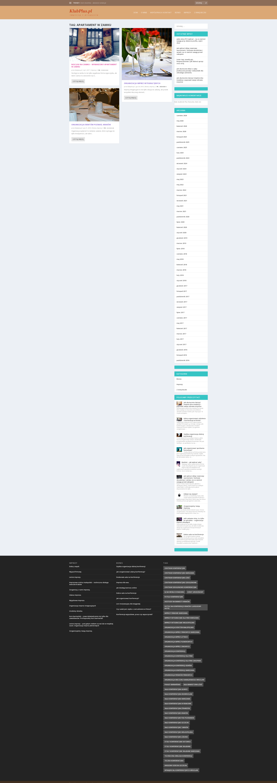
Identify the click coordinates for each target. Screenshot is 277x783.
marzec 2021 (181, 211)
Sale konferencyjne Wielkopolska (179, 732)
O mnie (144, 13)
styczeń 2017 (181, 344)
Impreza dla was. (122, 582)
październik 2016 (183, 360)
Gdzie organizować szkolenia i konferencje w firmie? (195, 419)
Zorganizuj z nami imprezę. (79, 590)
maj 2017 (180, 323)
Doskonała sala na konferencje (128, 577)
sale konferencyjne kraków (176, 713)
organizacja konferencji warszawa (179, 670)
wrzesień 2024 (182, 163)
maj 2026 (180, 121)
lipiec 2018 (180, 249)
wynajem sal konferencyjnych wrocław (181, 770)
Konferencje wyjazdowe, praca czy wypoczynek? (134, 614)
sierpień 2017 (181, 307)
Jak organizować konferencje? (127, 598)
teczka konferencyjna (174, 761)
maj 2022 (180, 185)
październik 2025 (183, 142)
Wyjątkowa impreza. (77, 600)
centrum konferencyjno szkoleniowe (180, 582)
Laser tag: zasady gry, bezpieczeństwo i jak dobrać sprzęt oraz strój (190, 61)
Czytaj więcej (78, 81)
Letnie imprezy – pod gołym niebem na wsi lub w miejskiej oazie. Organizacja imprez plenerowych (91, 625)
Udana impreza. (75, 595)
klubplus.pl (78, 70)
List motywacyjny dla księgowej (128, 604)
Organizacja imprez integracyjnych (93, 3)
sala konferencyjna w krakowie (178, 704)
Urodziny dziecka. (76, 611)
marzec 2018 (181, 270)
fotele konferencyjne (174, 597)
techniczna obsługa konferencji (178, 756)
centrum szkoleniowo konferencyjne (180, 587)
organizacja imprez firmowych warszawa (182, 632)
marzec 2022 (181, 190)
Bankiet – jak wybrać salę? (192, 462)
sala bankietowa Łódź (193, 684)
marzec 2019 (181, 243)
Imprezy (187, 13)
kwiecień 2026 (182, 126)
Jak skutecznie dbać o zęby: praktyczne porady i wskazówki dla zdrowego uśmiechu (190, 71)
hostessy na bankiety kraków (177, 601)
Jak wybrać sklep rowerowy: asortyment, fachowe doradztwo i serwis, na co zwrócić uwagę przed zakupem (190, 51)
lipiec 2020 (180, 222)
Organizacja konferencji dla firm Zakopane (183, 661)
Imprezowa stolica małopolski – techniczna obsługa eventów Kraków (89, 583)
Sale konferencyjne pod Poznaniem (179, 718)
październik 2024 (183, 158)
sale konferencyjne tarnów (176, 727)
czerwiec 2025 (182, 147)
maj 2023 (180, 179)
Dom (136, 13)
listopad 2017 (182, 291)
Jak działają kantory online (126, 588)
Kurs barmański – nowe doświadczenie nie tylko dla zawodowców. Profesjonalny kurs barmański (88, 617)
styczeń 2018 (181, 280)
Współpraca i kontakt (161, 13)
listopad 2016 (182, 355)
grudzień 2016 (182, 350)
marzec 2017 (181, 334)
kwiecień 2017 (182, 328)
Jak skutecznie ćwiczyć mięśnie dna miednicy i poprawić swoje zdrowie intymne (190, 80)
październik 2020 (183, 217)
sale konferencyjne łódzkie (176, 737)
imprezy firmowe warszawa (176, 613)
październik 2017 (183, 296)
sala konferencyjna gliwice (176, 689)
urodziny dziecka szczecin (176, 765)
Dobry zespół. (74, 566)
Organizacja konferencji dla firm (178, 656)
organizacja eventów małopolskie (179, 627)
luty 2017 (180, 339)
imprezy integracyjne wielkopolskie (179, 623)
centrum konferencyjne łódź (177, 578)
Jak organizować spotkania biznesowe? (194, 449)
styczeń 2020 (181, 233)
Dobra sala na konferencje (194, 534)
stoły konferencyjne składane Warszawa (182, 751)
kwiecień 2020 (182, 227)
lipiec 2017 (180, 312)
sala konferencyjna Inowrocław (178, 694)
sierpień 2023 (181, 174)
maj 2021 (180, 206)
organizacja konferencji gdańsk (178, 665)
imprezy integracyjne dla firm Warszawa (182, 618)
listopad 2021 (182, 195)
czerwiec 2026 (182, 115)
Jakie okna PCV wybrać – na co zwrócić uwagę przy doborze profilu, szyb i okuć (191, 41)
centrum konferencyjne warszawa (179, 573)
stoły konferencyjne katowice (178, 742)
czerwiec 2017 (182, 318)
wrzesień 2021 (182, 201)
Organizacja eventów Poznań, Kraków (91, 124)
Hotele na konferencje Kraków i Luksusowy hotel (183, 607)
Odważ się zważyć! (190, 494)
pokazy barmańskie (172, 684)
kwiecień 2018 (182, 265)
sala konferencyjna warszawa (177, 699)
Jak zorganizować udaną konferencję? (130, 572)
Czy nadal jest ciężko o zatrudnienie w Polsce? (133, 609)
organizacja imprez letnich (176, 637)
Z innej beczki (200, 13)
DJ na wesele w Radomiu (174, 592)
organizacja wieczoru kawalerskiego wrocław (184, 680)
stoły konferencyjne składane (178, 746)
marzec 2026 (181, 131)
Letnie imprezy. (75, 577)
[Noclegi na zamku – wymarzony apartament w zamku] (94, 44)
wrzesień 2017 (182, 302)
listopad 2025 (182, 137)
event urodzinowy (195, 592)
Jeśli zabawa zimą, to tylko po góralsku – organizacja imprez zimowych (190, 520)
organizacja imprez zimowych (177, 646)
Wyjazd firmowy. (75, 572)
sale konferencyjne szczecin (177, 723)
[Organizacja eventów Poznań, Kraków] (94, 104)
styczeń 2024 (181, 169)
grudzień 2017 (182, 286)
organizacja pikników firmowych (178, 675)
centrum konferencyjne (175, 568)
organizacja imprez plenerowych (178, 642)
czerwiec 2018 (182, 254)
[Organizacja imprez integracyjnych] (147, 54)
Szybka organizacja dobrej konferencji (194, 435)
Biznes (178, 13)
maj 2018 (180, 259)
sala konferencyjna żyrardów (177, 708)
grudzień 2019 (182, 238)
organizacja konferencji (175, 651)
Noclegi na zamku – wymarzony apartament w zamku (94, 65)
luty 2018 (180, 275)
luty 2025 (180, 153)
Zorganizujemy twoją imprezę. (192, 507)
